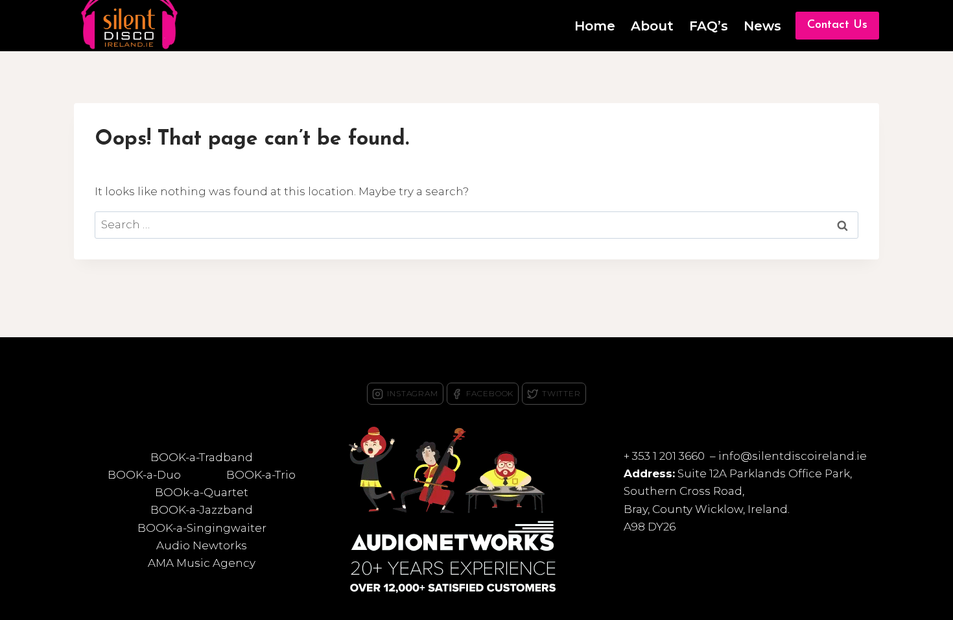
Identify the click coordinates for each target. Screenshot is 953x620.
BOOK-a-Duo (144, 474)
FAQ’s (708, 26)
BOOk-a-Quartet (201, 492)
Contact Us (837, 25)
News (762, 26)
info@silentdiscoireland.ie (792, 455)
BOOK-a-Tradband (201, 457)
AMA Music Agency (201, 562)
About (652, 26)
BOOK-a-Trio (261, 474)
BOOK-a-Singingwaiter (201, 527)
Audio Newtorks (201, 545)
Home (594, 26)
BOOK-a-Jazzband (201, 509)
